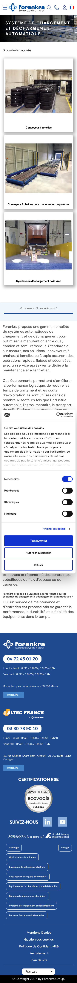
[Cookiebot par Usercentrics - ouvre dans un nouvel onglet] (56, 414)
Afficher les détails (54, 529)
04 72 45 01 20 (22, 659)
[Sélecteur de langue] (72, 7)
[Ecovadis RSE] (38, 798)
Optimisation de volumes (22, 857)
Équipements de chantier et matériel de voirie (33, 886)
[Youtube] (62, 821)
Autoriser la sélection (38, 553)
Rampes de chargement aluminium (27, 896)
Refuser (38, 565)
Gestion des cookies (39, 939)
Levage (65, 847)
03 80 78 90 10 (22, 728)
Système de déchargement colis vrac (38, 281)
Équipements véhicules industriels (27, 866)
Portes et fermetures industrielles (26, 915)
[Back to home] (27, 7)
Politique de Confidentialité (39, 946)
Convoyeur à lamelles (39, 127)
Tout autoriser (38, 541)
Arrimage (14, 847)
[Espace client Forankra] (64, 7)
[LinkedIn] (47, 821)
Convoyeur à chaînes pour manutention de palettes (38, 204)
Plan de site (39, 960)
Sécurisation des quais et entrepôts (28, 876)
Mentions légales (39, 932)
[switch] (67, 491)
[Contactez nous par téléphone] (56, 7)
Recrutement (39, 953)
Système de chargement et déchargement (31, 905)
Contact (13, 694)
